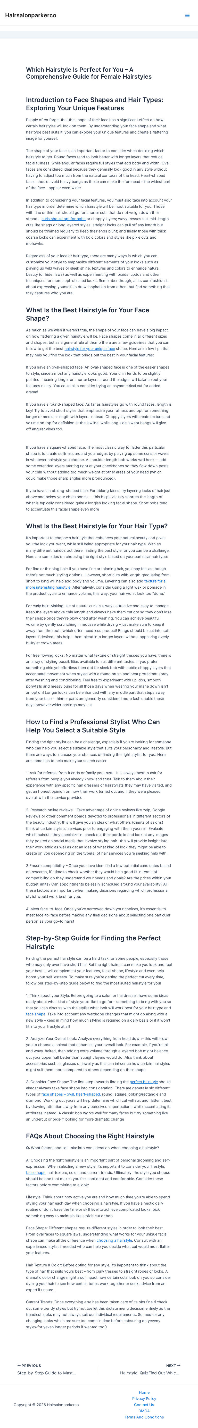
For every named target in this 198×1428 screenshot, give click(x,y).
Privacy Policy (144, 1398)
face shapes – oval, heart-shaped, (71, 1094)
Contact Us (144, 1404)
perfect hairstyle (144, 1082)
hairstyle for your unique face (89, 348)
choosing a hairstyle (114, 1240)
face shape (35, 1014)
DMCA (144, 1411)
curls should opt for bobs (64, 218)
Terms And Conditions (144, 1417)
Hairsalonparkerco (30, 15)
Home (144, 1392)
